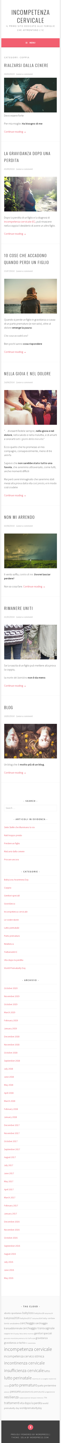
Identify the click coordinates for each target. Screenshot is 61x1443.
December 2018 (11, 1036)
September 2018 (12, 1060)
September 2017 (12, 1149)
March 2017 (9, 1197)
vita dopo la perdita (31, 1403)
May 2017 (8, 1181)
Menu (32, 42)
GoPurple (31, 1338)
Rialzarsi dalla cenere (26, 65)
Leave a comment (24, 74)
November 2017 (11, 1133)
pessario (15, 1391)
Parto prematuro (12, 935)
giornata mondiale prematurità (15, 1338)
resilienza (11, 1397)
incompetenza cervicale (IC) (19, 221)
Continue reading (15, 131)
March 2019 (9, 1012)
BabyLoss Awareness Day (16, 879)
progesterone (50, 1392)
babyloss (28, 1313)
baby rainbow (49, 1318)
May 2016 (8, 1278)
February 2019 (11, 1020)
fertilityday (15, 1334)
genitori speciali (43, 1333)
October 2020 (10, 988)
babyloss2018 (37, 1318)
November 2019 (11, 996)
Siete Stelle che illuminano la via (19, 827)
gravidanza (42, 1338)
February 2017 (11, 1205)
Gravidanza (9, 903)
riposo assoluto (24, 1398)
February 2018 (11, 1109)
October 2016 (10, 1237)
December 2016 (11, 1221)
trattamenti (11, 1403)
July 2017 (8, 1165)
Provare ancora (11, 859)
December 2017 (11, 1125)
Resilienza (9, 943)
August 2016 (10, 1253)
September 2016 (12, 1245)
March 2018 (9, 1100)
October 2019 (10, 1004)
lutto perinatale (18, 1378)
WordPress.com (39, 1437)
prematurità (39, 1391)
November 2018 (11, 1044)
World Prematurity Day (15, 968)
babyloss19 (49, 1313)
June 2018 (9, 1076)
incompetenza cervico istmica (24, 1356)
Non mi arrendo (19, 517)
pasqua (6, 1392)
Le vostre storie (11, 919)
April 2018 (9, 1092)
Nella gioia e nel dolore (27, 373)
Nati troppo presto (13, 835)
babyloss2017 (26, 1318)
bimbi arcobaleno (11, 1323)
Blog (8, 707)
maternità (52, 1379)
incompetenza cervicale (30, 16)
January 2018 (10, 1117)
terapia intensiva (37, 1398)
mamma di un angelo (40, 1379)
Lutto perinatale (11, 927)
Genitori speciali (12, 895)
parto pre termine (47, 1385)
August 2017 (10, 1157)
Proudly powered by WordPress (30, 1434)
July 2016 (8, 1261)
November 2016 (11, 1229)
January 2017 (10, 1213)
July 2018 (8, 1068)
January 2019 (10, 1028)
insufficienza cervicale (24, 1370)
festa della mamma (26, 1334)
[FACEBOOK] (30, 1427)
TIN (45, 1397)
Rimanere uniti (18, 608)
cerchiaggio (27, 1323)
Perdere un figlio (12, 843)
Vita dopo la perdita (13, 959)
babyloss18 (39, 1313)
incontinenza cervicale (24, 1363)
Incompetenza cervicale (15, 911)
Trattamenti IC (10, 951)
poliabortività (27, 1391)
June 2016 (9, 1269)
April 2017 (9, 1189)
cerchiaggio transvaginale (39, 1328)
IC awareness (31, 1343)
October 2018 (10, 1052)
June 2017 (9, 1173)
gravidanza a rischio (15, 1342)
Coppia (7, 887)
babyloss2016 (11, 1318)
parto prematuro (23, 1385)
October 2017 (10, 1141)
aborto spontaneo (13, 1313)
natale (6, 1386)
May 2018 (8, 1084)
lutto (47, 1371)
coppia (7, 1333)
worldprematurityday (31, 1408)
